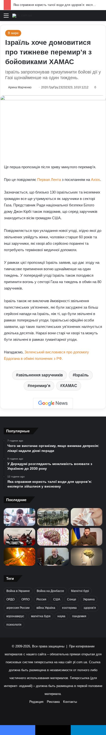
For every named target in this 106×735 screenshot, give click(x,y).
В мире (13, 33)
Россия (41, 599)
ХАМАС (69, 386)
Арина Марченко (20, 87)
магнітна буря (41, 616)
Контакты (70, 702)
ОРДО (10, 599)
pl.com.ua (80, 662)
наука (61, 616)
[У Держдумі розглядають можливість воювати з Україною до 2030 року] (53, 517)
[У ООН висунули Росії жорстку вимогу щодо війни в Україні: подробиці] (19, 537)
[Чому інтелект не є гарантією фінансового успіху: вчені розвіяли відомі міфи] (86, 556)
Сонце (71, 599)
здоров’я (90, 608)
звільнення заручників (40, 375)
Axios (95, 179)
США (56, 599)
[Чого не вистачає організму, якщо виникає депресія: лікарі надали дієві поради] (19, 517)
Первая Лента (49, 179)
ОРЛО (25, 599)
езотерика (69, 608)
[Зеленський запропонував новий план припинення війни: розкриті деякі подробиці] (86, 537)
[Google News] (53, 403)
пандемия (79, 616)
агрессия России (18, 608)
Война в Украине (18, 591)
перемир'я (40, 386)
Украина (89, 599)
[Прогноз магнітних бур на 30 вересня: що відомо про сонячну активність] (19, 556)
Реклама (53, 702)
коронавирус (15, 616)
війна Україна (45, 608)
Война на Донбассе (50, 591)
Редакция (36, 702)
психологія (13, 624)
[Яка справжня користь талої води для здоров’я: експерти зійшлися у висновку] (86, 517)
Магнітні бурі (80, 591)
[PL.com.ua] (22, 16)
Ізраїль (82, 375)
